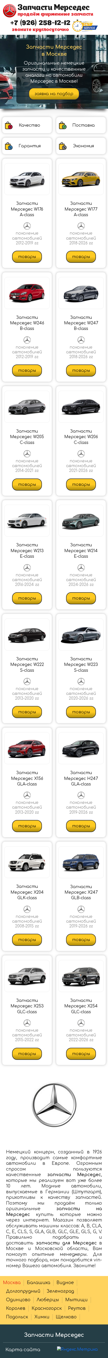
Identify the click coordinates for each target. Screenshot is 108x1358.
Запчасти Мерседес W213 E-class (27, 551)
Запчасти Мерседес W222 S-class (27, 665)
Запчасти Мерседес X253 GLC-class (27, 1006)
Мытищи (76, 1299)
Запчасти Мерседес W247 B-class (81, 323)
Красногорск (47, 1308)
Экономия (83, 146)
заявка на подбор (54, 94)
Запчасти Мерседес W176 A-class (27, 209)
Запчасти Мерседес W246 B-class (27, 323)
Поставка (83, 125)
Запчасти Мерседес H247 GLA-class (81, 778)
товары (27, 256)
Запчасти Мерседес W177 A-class (81, 209)
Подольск (17, 1317)
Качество (29, 125)
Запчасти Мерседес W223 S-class (81, 665)
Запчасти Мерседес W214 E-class (81, 551)
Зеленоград (60, 1291)
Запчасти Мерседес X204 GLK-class (27, 892)
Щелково (66, 1317)
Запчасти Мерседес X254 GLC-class (81, 1006)
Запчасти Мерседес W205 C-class (27, 437)
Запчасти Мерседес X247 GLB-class (81, 892)
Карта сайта (23, 1349)
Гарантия (30, 146)
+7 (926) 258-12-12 (40, 23)
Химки (41, 1317)
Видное (65, 1282)
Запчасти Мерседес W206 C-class (81, 437)
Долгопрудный (23, 1291)
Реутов (77, 1308)
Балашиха (38, 1282)
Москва (12, 1282)
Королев (15, 1308)
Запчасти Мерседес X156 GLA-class (27, 778)
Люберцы (48, 1299)
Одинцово (18, 1299)
